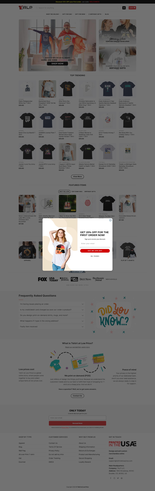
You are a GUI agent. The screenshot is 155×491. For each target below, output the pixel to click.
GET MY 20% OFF (95, 251)
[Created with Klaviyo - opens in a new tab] (77, 272)
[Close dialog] (110, 220)
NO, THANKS (95, 256)
